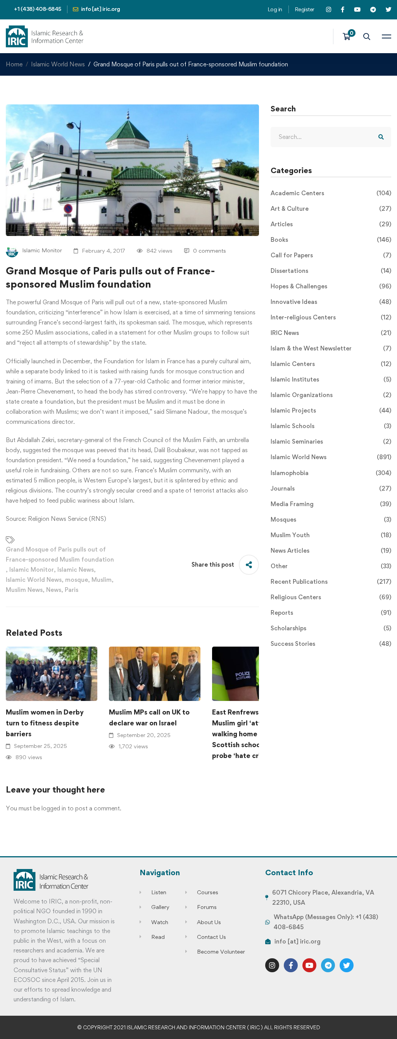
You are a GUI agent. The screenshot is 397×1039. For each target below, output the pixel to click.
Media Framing (331, 504)
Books (331, 239)
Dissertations (331, 270)
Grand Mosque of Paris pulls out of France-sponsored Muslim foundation (60, 554)
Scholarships (331, 628)
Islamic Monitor (31, 569)
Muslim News (24, 589)
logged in (53, 808)
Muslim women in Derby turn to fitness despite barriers (45, 723)
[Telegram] (328, 965)
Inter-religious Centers (331, 317)
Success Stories (331, 643)
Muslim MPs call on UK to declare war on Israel (149, 717)
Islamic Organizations (331, 395)
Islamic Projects (331, 410)
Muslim (101, 579)
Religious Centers (331, 597)
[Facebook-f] (291, 965)
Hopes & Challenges (331, 286)
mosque (76, 579)
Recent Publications (331, 581)
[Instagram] (272, 965)
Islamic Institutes (331, 379)
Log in (275, 9)
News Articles (331, 550)
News (53, 589)
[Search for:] (331, 136)
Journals (331, 488)
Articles (331, 224)
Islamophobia (331, 473)
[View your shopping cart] (349, 36)
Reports (331, 612)
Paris (71, 589)
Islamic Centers (331, 364)
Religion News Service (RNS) (67, 518)
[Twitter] (347, 965)
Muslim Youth (331, 535)
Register (304, 9)
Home (14, 64)
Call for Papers (331, 255)
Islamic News (75, 569)
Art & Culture (331, 208)
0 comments (209, 250)
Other (331, 566)
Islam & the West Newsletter (331, 348)
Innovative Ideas (331, 301)
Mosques (331, 519)
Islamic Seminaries (331, 441)
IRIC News (331, 333)
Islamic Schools (331, 426)
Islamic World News (58, 64)
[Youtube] (309, 965)
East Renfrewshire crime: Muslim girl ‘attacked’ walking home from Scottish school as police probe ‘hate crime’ (253, 734)
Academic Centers (331, 193)
